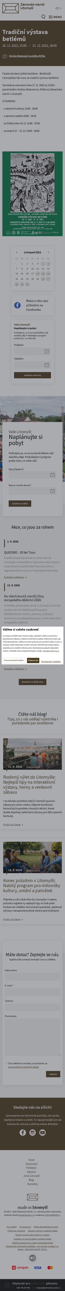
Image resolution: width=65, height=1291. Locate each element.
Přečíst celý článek (12, 824)
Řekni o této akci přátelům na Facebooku (37, 305)
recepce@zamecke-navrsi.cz (48, 1287)
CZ (57, 8)
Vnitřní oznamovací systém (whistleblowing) (32, 1242)
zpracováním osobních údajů (23, 1066)
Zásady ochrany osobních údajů (43, 1230)
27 (48, 279)
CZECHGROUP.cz (52, 1215)
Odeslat (53, 1074)
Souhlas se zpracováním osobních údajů (32, 1238)
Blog (31, 1180)
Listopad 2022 (32, 252)
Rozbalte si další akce (14, 577)
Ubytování (31, 1164)
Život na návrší (33, 766)
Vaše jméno (11, 970)
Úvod (31, 1160)
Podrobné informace (51, 651)
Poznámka (10, 1016)
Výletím (31, 1172)
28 (17, 284)
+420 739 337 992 (23, 1287)
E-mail (9, 985)
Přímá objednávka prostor (46, 1226)
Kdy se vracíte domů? (20, 485)
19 (43, 273)
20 (48, 273)
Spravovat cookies (51, 661)
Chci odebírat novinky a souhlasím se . (27, 1065)
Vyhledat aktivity (32, 375)
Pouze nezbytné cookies (14, 660)
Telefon (9, 1000)
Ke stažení (12, 1226)
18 (38, 273)
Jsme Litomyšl (31, 1176)
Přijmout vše (33, 660)
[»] (48, 252)
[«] (16, 252)
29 (22, 284)
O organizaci (25, 1226)
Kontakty (32, 1184)
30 (27, 284)
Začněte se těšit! (20, 503)
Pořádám (31, 1168)
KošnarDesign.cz (26, 1215)
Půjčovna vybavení (16, 1230)
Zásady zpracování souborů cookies (32, 1234)
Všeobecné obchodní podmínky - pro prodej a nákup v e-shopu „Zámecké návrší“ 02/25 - (32, 1248)
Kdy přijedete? (16, 469)
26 (43, 279)
